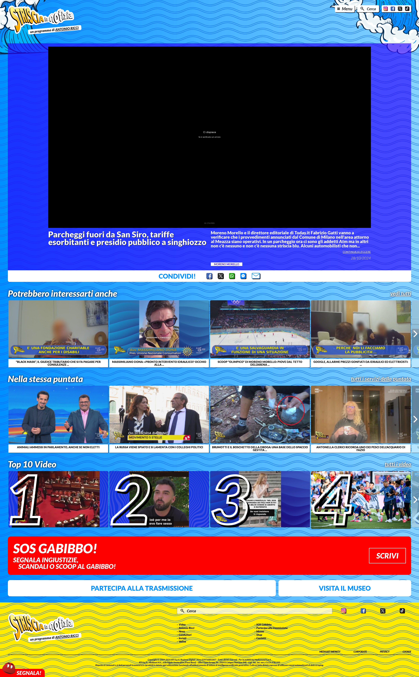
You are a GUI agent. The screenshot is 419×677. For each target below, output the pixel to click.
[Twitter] (400, 9)
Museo (260, 631)
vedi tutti (400, 293)
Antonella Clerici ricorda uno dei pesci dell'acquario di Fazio (360, 448)
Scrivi (387, 555)
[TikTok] (407, 9)
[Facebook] (393, 9)
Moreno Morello (226, 264)
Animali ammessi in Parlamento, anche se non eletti (58, 447)
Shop (259, 634)
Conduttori (185, 634)
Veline (182, 641)
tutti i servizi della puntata (381, 378)
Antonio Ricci (186, 627)
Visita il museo (345, 588)
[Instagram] (385, 9)
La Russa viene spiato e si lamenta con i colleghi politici (159, 447)
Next (415, 333)
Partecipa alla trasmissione (142, 588)
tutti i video (398, 464)
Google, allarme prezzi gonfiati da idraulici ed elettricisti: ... (360, 363)
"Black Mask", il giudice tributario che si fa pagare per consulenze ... (58, 363)
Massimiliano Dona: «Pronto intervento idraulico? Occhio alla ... (159, 363)
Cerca (371, 8)
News (182, 631)
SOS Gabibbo (264, 624)
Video (182, 624)
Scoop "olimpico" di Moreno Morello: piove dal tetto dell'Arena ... (260, 363)
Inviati (182, 638)
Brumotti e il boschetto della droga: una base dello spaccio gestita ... (260, 448)
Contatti (261, 638)
